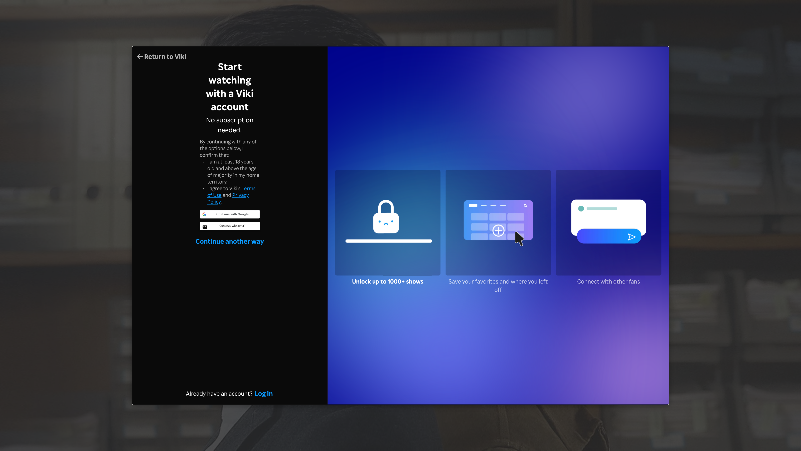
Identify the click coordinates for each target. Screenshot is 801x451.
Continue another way (229, 241)
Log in (263, 393)
